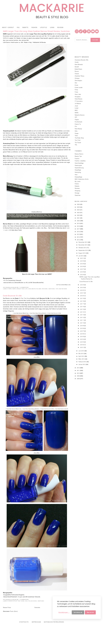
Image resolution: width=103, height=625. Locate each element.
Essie (76, 85)
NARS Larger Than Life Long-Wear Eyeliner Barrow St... (90, 278)
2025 (78, 207)
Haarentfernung (79, 168)
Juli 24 (82, 285)
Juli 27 (82, 269)
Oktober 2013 (82, 248)
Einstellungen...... (64, 612)
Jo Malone (78, 103)
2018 (78, 226)
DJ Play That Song (24, 298)
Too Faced (78, 142)
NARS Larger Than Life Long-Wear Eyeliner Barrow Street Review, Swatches (36, 31)
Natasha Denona (79, 115)
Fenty (76, 90)
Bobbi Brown (78, 69)
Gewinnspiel (78, 165)
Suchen (95, 40)
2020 (78, 221)
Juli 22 (82, 290)
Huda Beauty (78, 99)
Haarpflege (78, 170)
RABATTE (25, 27)
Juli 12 (82, 317)
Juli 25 (82, 274)
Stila (76, 131)
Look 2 (6, 230)
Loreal (76, 108)
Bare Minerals (79, 64)
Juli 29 (82, 264)
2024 (78, 210)
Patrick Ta (78, 124)
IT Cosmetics (79, 101)
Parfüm (77, 184)
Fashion (77, 158)
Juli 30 (82, 261)
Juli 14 (82, 312)
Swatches (51, 288)
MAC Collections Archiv (82, 179)
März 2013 (81, 359)
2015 (78, 234)
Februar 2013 (82, 362)
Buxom (77, 71)
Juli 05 (82, 336)
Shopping (77, 191)
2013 (78, 240)
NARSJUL (6, 38)
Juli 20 (82, 296)
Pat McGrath (78, 122)
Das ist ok (90, 612)
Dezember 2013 (83, 242)
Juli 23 (82, 287)
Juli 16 (82, 306)
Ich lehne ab (78, 612)
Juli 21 (82, 293)
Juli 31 (82, 258)
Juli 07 (82, 331)
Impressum (36, 622)
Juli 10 (82, 323)
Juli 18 (82, 301)
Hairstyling (78, 172)
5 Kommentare (24, 287)
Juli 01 (82, 347)
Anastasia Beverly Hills (81, 60)
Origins (77, 119)
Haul (76, 174)
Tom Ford (77, 140)
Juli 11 (82, 320)
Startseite (37, 607)
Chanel (77, 74)
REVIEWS (60, 27)
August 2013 (82, 253)
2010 (78, 373)
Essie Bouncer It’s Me (12, 295)
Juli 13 (82, 315)
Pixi (76, 126)
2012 (78, 368)
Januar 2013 (82, 364)
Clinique (77, 78)
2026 (78, 204)
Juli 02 (82, 345)
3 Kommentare (24, 599)
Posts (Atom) (14, 611)
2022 (78, 215)
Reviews (45, 288)
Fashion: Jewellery (80, 161)
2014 (78, 237)
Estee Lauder (78, 87)
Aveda (76, 62)
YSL (76, 145)
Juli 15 (82, 309)
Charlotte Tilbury (79, 76)
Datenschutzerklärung (54, 622)
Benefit (77, 67)
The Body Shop (79, 138)
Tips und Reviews (61, 288)
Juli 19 (82, 298)
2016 (78, 231)
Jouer (76, 106)
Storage (77, 193)
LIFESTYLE (43, 27)
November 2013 (83, 245)
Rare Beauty (78, 129)
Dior (76, 83)
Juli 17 (82, 304)
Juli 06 (82, 334)
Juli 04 (82, 339)
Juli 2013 (81, 256)
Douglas (20, 597)
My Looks (77, 181)
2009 (78, 376)
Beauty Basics (79, 154)
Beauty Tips (78, 156)
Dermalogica (78, 80)
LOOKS (52, 27)
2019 (78, 223)
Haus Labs (78, 94)
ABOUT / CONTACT (8, 27)
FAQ (18, 27)
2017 (78, 229)
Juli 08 (82, 328)
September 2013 (83, 250)
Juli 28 (82, 266)
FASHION (34, 27)
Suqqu (76, 133)
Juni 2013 (81, 351)
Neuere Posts (7, 607)
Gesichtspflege (79, 163)
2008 (78, 379)
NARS (10, 288)
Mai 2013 (81, 353)
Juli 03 (82, 342)
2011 (78, 370)
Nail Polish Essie (31, 601)
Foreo (76, 92)
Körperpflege (78, 177)
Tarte (76, 135)
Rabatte (77, 186)
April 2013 (81, 356)
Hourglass (78, 97)
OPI (76, 117)
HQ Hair (49, 36)
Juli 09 (82, 325)
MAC (76, 110)
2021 (78, 218)
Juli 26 (82, 272)
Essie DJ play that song (16, 601)
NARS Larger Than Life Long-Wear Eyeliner (26, 288)
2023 (78, 212)
